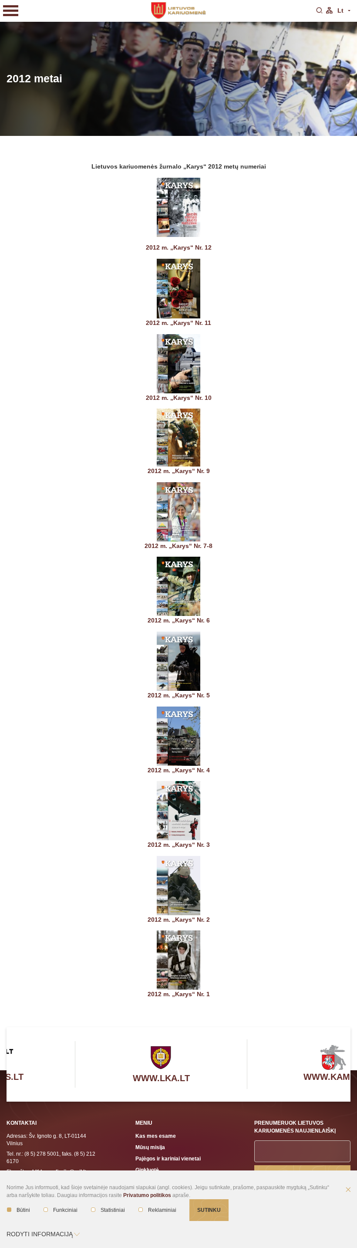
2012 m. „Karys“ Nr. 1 (179, 994)
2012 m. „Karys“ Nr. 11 (178, 322)
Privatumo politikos (147, 1195)
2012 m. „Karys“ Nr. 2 (179, 919)
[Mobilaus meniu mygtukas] (11, 11)
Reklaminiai (162, 1210)
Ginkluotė (147, 1170)
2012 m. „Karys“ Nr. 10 (179, 397)
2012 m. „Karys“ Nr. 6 (179, 620)
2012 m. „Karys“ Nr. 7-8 (178, 545)
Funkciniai (65, 1210)
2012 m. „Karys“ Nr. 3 (179, 844)
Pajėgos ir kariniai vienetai (168, 1158)
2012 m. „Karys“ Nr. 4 (179, 770)
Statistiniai (113, 1210)
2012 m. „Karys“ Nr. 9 (179, 470)
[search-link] (319, 10)
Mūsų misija (150, 1147)
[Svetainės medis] (329, 10)
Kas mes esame (155, 1136)
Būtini (23, 1210)
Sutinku (209, 1210)
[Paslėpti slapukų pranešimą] (348, 1190)
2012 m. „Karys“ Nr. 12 (179, 247)
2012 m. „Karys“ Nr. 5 (179, 695)
